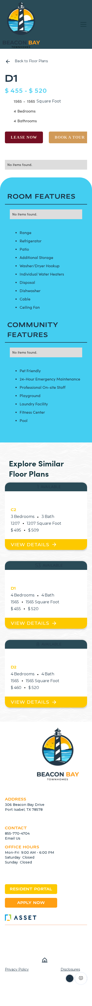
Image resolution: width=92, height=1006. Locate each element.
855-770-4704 (17, 833)
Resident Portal (31, 889)
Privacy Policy (17, 969)
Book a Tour (70, 137)
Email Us (12, 838)
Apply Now (31, 902)
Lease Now (24, 137)
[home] (21, 24)
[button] (83, 24)
